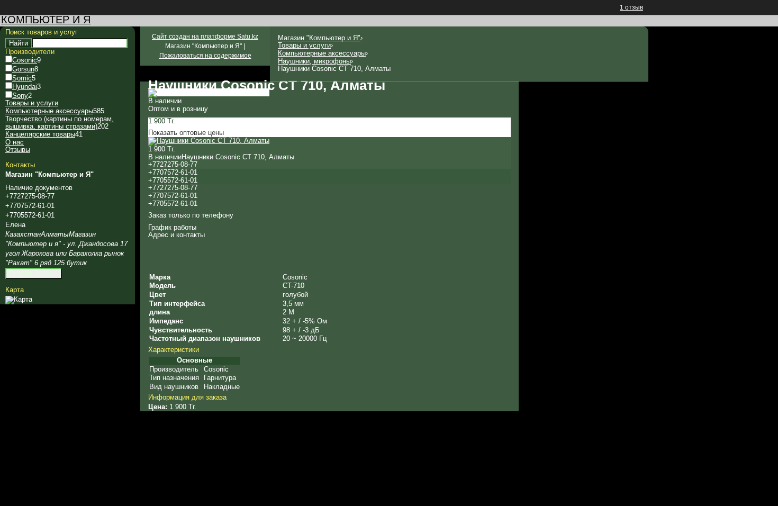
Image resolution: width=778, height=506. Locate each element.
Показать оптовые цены (186, 133)
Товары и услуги (304, 45)
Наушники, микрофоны (314, 61)
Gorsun (23, 69)
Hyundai (24, 87)
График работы (34, 273)
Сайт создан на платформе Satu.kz (205, 36)
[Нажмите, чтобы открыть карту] (18, 299)
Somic (22, 78)
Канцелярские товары (40, 134)
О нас (14, 142)
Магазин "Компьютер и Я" (319, 38)
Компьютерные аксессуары (322, 53)
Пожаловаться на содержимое (205, 55)
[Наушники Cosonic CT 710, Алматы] (208, 92)
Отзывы (17, 149)
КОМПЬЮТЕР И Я (46, 19)
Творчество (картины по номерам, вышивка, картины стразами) (59, 123)
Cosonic (24, 60)
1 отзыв (631, 7)
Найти (18, 43)
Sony (20, 96)
